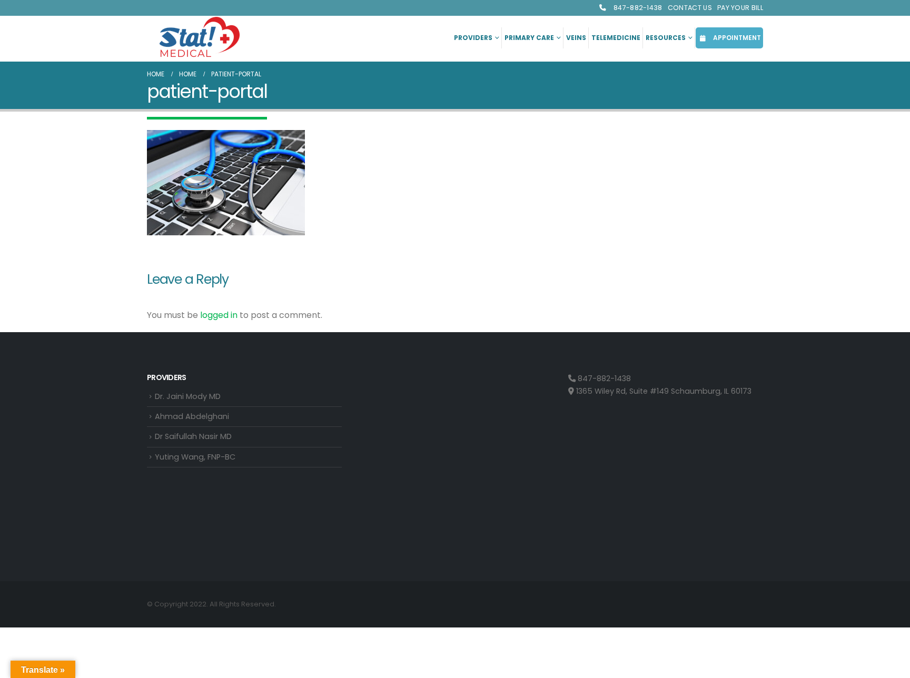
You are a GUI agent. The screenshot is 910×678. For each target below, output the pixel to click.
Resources (666, 37)
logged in (219, 315)
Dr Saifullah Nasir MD (193, 436)
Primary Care (529, 37)
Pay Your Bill (740, 7)
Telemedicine (615, 37)
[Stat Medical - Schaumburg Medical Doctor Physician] (199, 38)
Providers (473, 37)
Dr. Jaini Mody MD (188, 396)
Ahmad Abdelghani (192, 416)
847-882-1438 (637, 7)
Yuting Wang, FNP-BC (195, 457)
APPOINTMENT (736, 37)
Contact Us (690, 7)
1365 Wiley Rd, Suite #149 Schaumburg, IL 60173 (662, 391)
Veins (576, 37)
